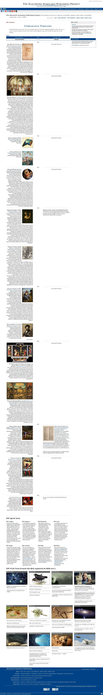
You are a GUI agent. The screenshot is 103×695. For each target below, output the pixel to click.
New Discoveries (47, 675)
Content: (17, 673)
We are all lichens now (35, 623)
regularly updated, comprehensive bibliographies (58, 562)
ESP (56, 17)
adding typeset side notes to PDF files (60, 549)
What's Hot (98, 9)
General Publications (26, 680)
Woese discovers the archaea (14, 620)
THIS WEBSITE (71, 17)
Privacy (31, 684)
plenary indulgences (47, 445)
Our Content (27, 671)
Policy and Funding (37, 675)
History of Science (52, 682)
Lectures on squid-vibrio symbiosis (38, 620)
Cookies (36, 684)
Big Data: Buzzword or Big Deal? (37, 647)
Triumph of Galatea (12, 153)
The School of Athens (22, 97)
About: (18, 671)
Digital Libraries (41, 682)
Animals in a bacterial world (36, 626)
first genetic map (28, 559)
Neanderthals (55, 647)
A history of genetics (34, 595)
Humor (35, 680)
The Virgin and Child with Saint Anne (14, 290)
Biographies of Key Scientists (65, 673)
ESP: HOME (3, 693)
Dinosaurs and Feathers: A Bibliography (62, 624)
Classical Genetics (71, 9)
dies (19, 497)
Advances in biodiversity (13, 623)
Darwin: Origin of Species (35, 586)
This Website (35, 671)
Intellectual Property (45, 684)
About (61, 9)
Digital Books (52, 673)
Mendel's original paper (28, 558)
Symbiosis (32, 605)
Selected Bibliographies (27, 677)
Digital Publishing (31, 682)
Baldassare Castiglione (12, 325)
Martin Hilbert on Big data (35, 650)
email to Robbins (42, 562)
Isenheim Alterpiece (21, 366)
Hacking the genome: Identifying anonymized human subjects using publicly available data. (38, 655)
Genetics (23, 682)
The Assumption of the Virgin (14, 458)
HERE (81, 34)
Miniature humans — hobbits (59, 653)
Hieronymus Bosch (14, 403)
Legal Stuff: (16, 684)
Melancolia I (12, 248)
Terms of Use (24, 684)
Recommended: (15, 677)
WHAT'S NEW (80, 17)
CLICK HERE (74, 45)
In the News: (16, 675)
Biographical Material (64, 682)
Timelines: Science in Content (40, 673)
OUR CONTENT (62, 17)
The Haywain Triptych (27, 401)
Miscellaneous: (15, 680)
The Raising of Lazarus (16, 427)
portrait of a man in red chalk (13, 46)
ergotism (17, 372)
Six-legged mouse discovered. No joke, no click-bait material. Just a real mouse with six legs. (85, 649)
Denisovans (55, 650)
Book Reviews (38, 677)
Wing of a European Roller (14, 139)
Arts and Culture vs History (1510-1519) (21, 693)
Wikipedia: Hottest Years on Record (16, 647)
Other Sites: (16, 682)
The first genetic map (34, 592)
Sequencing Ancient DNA (58, 627)
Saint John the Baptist (13, 211)
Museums (73, 682)
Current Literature (26, 675)
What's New (90, 9)
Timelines (81, 9)
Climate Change (11, 633)
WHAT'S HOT (88, 17)
